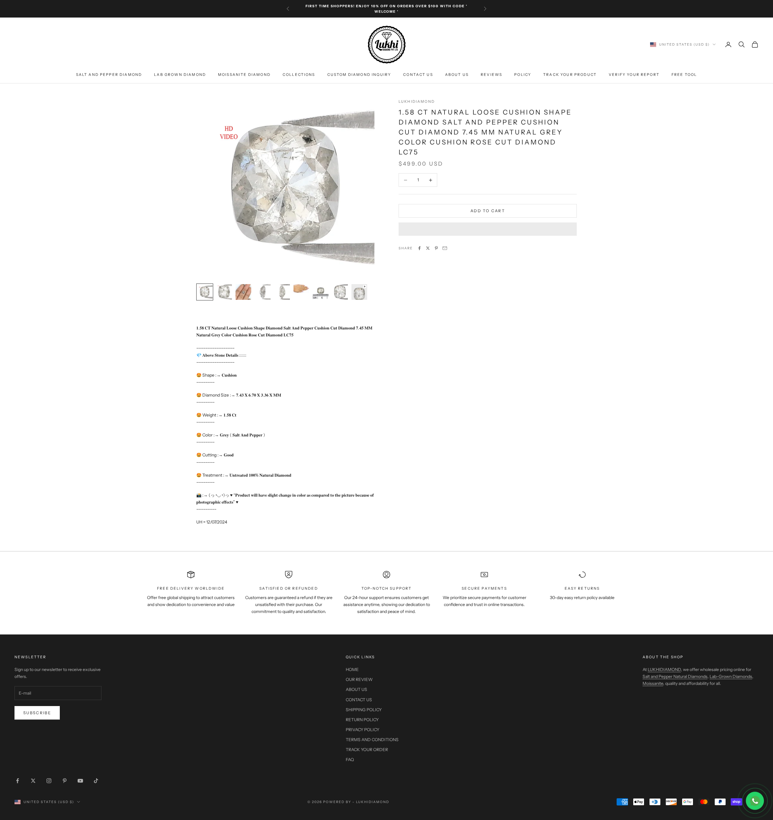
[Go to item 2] (224, 292)
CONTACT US (418, 74)
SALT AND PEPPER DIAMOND (109, 74)
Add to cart (487, 210)
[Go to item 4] (262, 292)
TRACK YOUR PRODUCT (570, 74)
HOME (352, 669)
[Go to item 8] (340, 292)
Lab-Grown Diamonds (731, 676)
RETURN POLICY (362, 719)
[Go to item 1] (204, 292)
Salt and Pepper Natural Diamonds (675, 676)
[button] (488, 229)
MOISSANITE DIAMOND (244, 74)
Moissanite (653, 683)
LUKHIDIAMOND (417, 101)
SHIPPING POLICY (364, 709)
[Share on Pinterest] (436, 248)
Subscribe (37, 712)
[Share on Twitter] (427, 248)
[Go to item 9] (359, 292)
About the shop (663, 657)
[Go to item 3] (243, 292)
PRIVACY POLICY (362, 729)
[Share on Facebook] (419, 248)
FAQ (350, 759)
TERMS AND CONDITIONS (372, 739)
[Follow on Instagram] (49, 781)
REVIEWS (491, 74)
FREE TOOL (684, 74)
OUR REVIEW (359, 679)
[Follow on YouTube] (80, 781)
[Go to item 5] (282, 292)
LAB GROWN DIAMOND (180, 74)
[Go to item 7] (320, 292)
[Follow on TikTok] (96, 781)
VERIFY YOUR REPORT (634, 74)
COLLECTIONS (299, 74)
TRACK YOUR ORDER (367, 749)
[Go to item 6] (301, 288)
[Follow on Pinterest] (65, 781)
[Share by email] (444, 248)
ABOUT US (457, 74)
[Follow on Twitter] (33, 781)
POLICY (522, 74)
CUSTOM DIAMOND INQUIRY (359, 74)
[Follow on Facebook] (17, 781)
